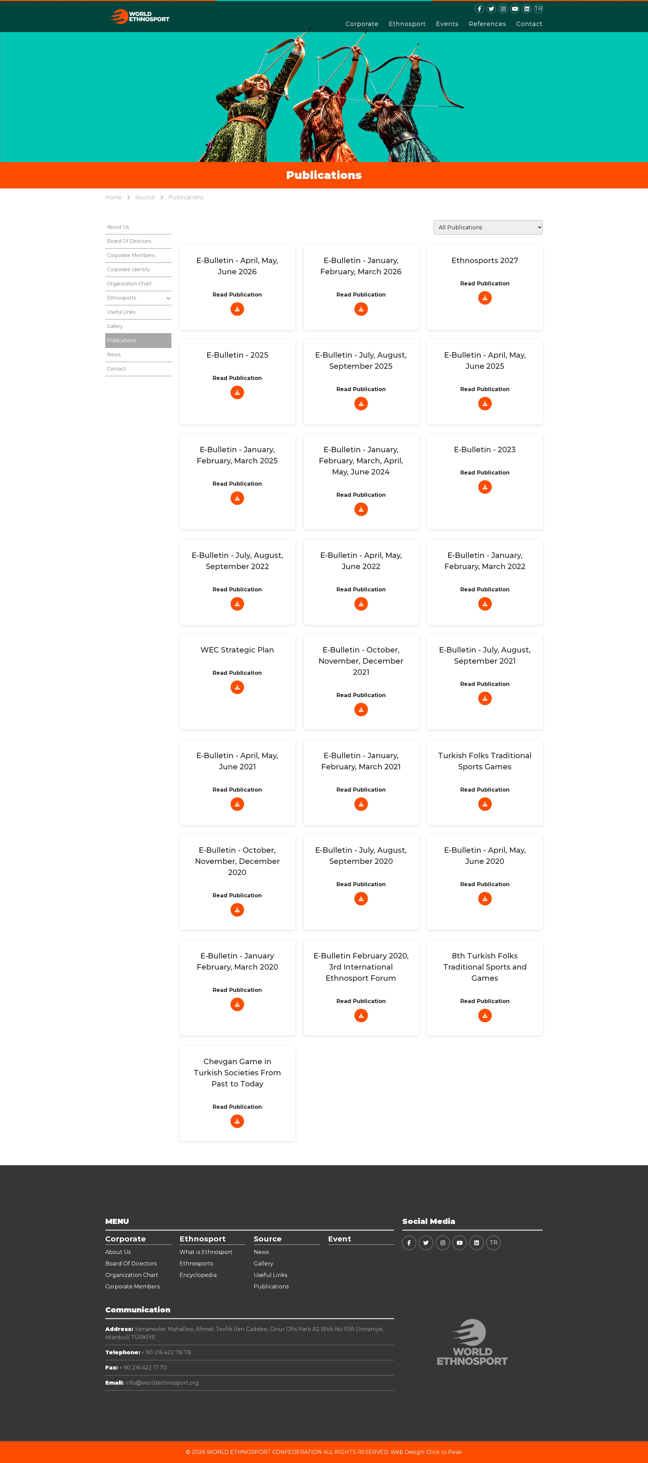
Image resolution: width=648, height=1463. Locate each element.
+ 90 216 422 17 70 (136, 1367)
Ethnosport (407, 24)
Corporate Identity (128, 269)
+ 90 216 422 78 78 (148, 1352)
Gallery (115, 326)
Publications (121, 340)
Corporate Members (131, 255)
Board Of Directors (129, 241)
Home (113, 197)
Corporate (362, 24)
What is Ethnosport (206, 1252)
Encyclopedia (198, 1275)
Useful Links (121, 312)
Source (145, 197)
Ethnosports (196, 1263)
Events (447, 24)
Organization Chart (129, 284)
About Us (118, 227)
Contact (529, 24)
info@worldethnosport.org (152, 1383)
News (113, 355)
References (487, 24)
